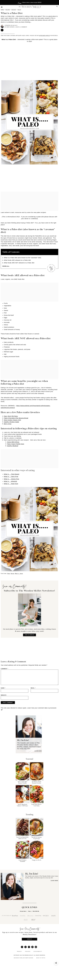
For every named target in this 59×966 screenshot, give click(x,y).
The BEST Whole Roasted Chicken (36, 782)
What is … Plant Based (11, 474)
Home (2, 9)
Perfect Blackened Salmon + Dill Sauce (22, 805)
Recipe (12, 573)
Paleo (19, 9)
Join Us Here (29, 634)
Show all (5, 266)
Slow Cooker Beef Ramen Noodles (22, 782)
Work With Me (36, 911)
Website (3, 695)
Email (33, 688)
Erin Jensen (10, 27)
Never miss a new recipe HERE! (30, 2)
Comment (4, 668)
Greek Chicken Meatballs (22, 860)
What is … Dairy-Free (11, 476)
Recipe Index (23, 911)
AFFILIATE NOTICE (44, 35)
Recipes (8, 9)
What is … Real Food (11, 483)
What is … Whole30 (10, 481)
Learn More (38, 751)
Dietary (13, 9)
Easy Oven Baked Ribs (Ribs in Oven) (22, 838)
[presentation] (22, 771)
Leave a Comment (21, 27)
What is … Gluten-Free (11, 479)
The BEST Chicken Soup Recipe (36, 838)
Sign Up (29, 939)
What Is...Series (19, 573)
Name (3, 688)
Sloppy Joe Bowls (36, 860)
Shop (29, 911)
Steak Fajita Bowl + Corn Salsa (36, 805)
